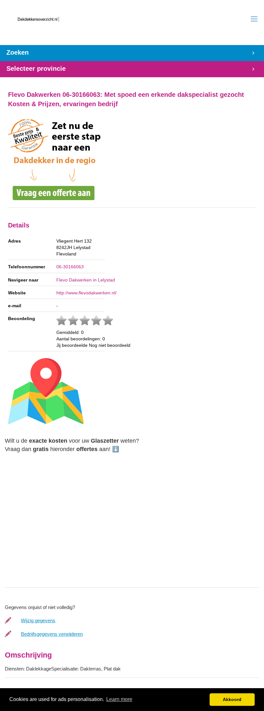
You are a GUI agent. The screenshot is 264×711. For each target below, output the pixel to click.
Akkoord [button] (232, 699)
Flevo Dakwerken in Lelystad (85, 279)
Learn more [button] (119, 699)
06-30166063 (70, 266)
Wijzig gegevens (38, 620)
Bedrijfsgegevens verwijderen (52, 634)
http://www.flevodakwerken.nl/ (86, 292)
